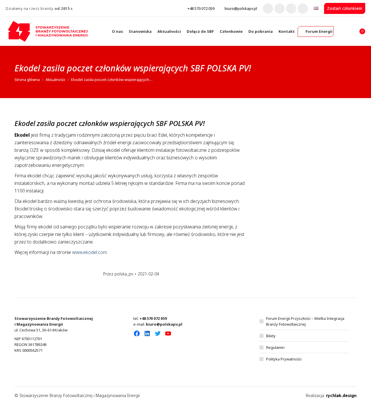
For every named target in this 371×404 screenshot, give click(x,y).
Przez (118, 274)
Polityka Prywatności (283, 359)
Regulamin (275, 347)
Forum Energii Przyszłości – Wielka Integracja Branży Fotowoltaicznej (305, 321)
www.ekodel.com (89, 252)
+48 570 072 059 (201, 8)
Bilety (271, 335)
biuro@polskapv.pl (241, 8)
